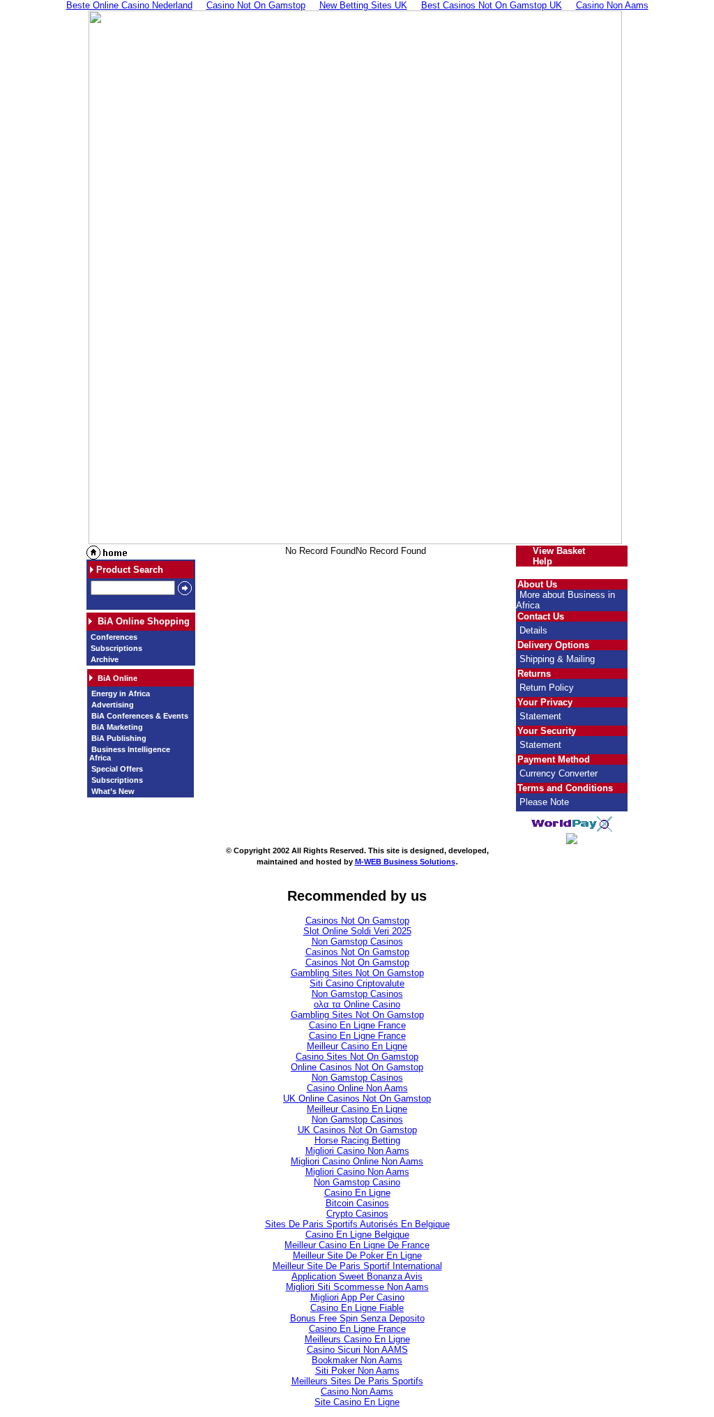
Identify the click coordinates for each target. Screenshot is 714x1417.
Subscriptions (115, 648)
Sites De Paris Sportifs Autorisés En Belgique (357, 1224)
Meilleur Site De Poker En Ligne (357, 1255)
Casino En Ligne (357, 1192)
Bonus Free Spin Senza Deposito (357, 1318)
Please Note (544, 802)
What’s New (112, 791)
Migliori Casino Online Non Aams (357, 1161)
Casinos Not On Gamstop (357, 920)
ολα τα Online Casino (357, 1004)
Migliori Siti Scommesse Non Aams (357, 1287)
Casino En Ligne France (357, 1025)
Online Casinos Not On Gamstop (357, 1067)
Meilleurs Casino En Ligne (357, 1339)
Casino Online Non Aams (357, 1088)
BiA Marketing (116, 727)
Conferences (113, 637)
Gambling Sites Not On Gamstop (357, 973)
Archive (104, 659)
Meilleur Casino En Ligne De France (357, 1245)
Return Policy (546, 687)
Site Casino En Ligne (357, 1402)
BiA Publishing (117, 738)
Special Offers (116, 769)
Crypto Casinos (357, 1213)
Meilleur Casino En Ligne (357, 1046)
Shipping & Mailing (557, 659)
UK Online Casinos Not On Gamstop (357, 1098)
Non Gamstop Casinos (357, 941)
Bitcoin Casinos (357, 1203)
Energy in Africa (119, 693)
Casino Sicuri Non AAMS (357, 1349)
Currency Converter (558, 773)
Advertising (111, 704)
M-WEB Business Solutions (405, 861)
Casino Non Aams (357, 1391)
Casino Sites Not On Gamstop (357, 1056)
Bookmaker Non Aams (357, 1360)
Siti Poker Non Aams (357, 1370)
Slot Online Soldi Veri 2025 (357, 931)
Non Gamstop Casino (357, 1182)
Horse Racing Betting (357, 1140)
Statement (540, 716)
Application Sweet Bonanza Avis (357, 1276)
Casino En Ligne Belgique (357, 1234)
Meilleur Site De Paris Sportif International (357, 1266)
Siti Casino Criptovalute (357, 983)
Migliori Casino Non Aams (357, 1151)
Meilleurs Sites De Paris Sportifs (357, 1381)
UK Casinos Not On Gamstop (357, 1130)
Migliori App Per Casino (357, 1297)
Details (533, 630)
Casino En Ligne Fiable (357, 1308)
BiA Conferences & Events (138, 716)
